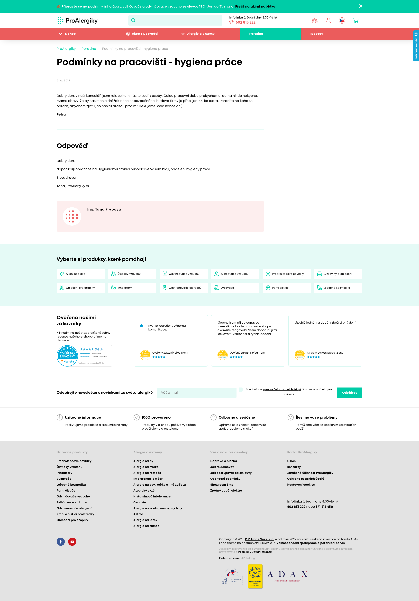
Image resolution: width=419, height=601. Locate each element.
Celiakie (139, 502)
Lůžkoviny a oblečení (338, 274)
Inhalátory (125, 288)
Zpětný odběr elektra (226, 490)
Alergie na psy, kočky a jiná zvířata (159, 485)
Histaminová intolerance (152, 496)
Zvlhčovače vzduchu (234, 274)
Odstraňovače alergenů (185, 288)
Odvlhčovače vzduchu (184, 274)
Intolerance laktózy (148, 479)
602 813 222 (246, 22)
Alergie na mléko (145, 467)
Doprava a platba (223, 461)
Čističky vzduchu (129, 274)
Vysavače (227, 288)
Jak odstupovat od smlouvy (231, 473)
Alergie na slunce (146, 526)
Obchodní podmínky (225, 479)
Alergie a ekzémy (201, 33)
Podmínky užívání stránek (255, 552)
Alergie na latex (145, 520)
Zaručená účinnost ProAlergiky (310, 473)
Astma (138, 514)
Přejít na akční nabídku (255, 6)
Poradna (256, 33)
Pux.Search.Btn (133, 20)
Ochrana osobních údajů (305, 479)
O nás (291, 461)
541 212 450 (324, 506)
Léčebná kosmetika (337, 288)
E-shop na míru (229, 558)
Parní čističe (280, 288)
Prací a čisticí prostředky (75, 514)
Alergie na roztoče (147, 473)
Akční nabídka (75, 274)
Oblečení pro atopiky (80, 288)
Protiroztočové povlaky (288, 274)
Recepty (316, 33)
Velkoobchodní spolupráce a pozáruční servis (311, 543)
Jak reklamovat (222, 467)
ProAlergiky (66, 48)
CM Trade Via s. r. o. (259, 539)
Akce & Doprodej (145, 33)
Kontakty (294, 467)
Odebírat (349, 392)
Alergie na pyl (143, 461)
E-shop (70, 33)
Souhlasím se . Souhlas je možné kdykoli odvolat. (289, 392)
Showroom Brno (221, 485)
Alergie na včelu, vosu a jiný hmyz (158, 508)
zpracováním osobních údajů (282, 389)
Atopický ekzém (145, 490)
